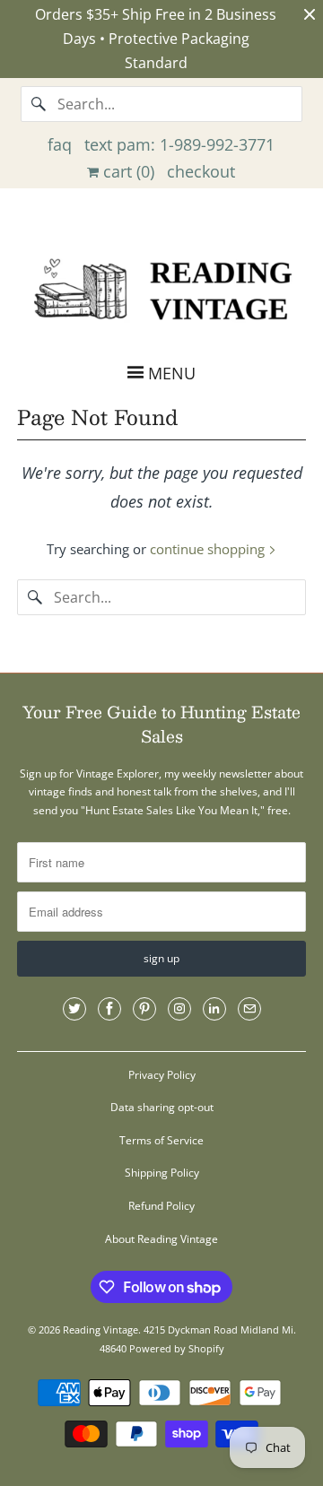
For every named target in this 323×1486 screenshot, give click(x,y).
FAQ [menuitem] (60, 144)
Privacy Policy (162, 1074)
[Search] (39, 104)
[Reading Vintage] (161, 287)
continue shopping (209, 549)
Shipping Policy (162, 1172)
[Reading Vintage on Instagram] (179, 1009)
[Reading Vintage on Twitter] (74, 1009)
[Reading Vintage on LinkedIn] (214, 1009)
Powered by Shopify (176, 1348)
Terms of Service (161, 1140)
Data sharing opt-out (162, 1107)
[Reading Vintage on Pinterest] (144, 1009)
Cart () (126, 171)
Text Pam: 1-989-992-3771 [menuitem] (179, 144)
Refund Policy (161, 1205)
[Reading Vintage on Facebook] (109, 1009)
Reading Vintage (100, 1329)
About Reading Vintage (161, 1239)
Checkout (201, 171)
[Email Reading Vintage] (249, 1009)
